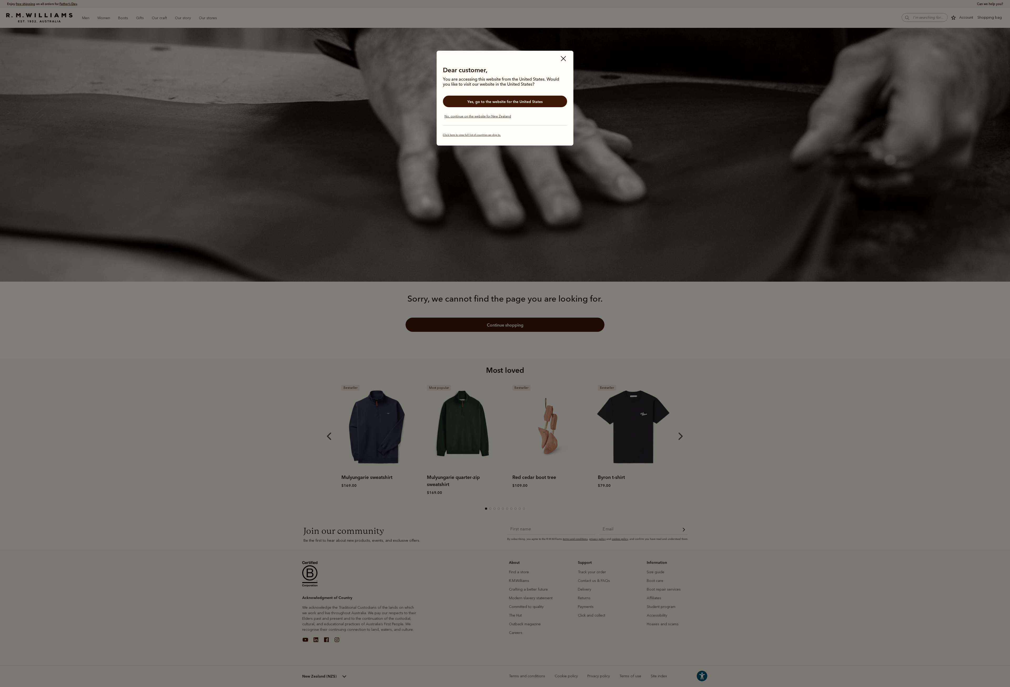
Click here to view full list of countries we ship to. (472, 135)
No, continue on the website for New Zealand (478, 116)
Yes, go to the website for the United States (505, 101)
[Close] (563, 59)
